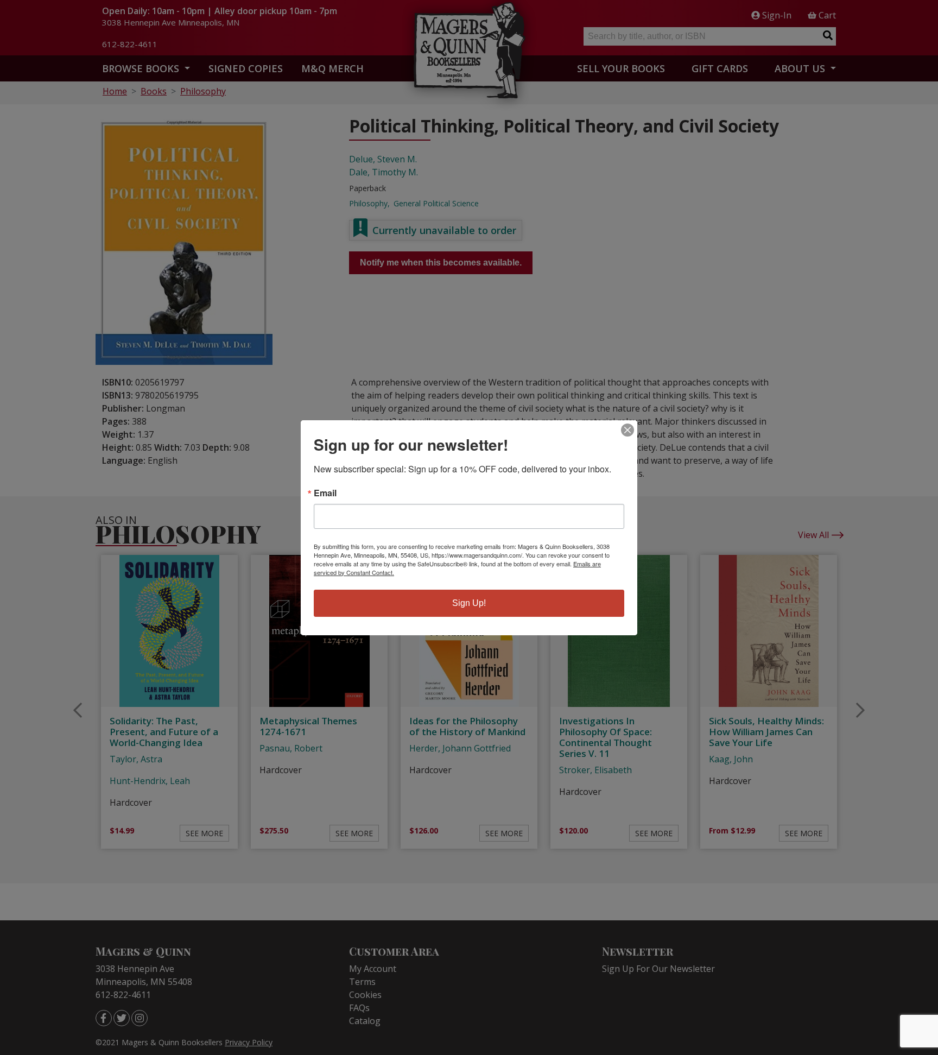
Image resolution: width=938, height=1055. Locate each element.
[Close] (627, 430)
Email (325, 493)
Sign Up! (469, 603)
